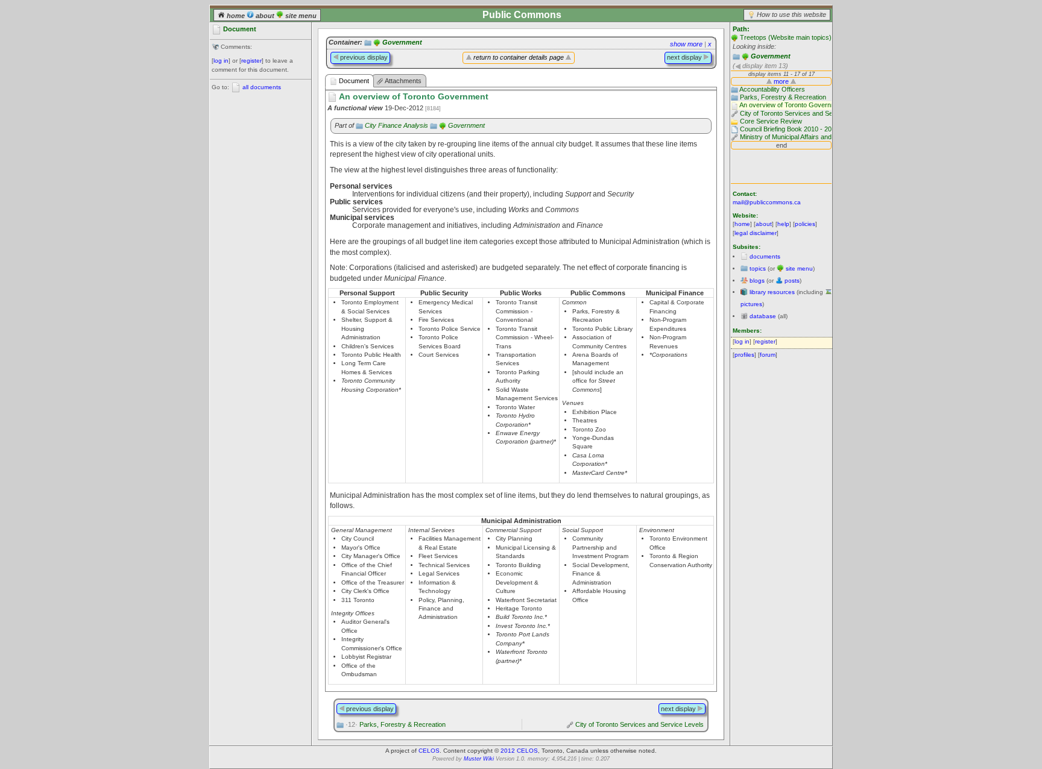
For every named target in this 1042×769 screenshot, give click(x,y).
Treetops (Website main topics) (786, 37)
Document (353, 80)
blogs (757, 280)
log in (221, 60)
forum (767, 354)
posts (792, 280)
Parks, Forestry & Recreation (396, 724)
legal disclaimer (755, 233)
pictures (751, 304)
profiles (744, 354)
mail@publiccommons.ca (767, 202)
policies (805, 224)
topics (758, 268)
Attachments (403, 80)
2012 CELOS (519, 750)
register (251, 60)
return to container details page (519, 57)
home (236, 15)
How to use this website (791, 14)
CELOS (429, 750)
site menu (300, 15)
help (783, 224)
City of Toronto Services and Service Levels (639, 724)
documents (765, 256)
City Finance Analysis (396, 125)
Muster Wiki (479, 759)
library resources (772, 292)
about (265, 15)
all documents (261, 87)
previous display (363, 57)
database (763, 316)
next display (685, 57)
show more (686, 44)
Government (771, 56)
